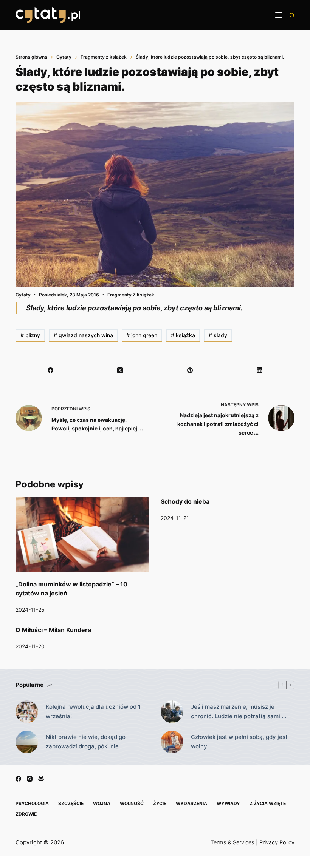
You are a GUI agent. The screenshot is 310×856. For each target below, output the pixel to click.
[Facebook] (50, 370)
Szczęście (71, 803)
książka (183, 335)
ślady (218, 335)
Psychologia (32, 803)
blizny (30, 335)
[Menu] (278, 15)
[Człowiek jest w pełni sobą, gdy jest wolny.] (172, 742)
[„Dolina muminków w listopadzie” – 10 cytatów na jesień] (82, 534)
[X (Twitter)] (120, 370)
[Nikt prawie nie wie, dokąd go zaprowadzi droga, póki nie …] (27, 742)
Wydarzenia (191, 803)
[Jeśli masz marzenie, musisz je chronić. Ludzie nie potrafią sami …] (172, 711)
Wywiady (228, 803)
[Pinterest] (190, 370)
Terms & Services (232, 842)
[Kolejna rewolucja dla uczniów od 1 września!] (27, 711)
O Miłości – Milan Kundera (53, 630)
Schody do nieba (185, 501)
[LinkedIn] (259, 370)
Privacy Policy (276, 842)
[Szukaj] (292, 15)
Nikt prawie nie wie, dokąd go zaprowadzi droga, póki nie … (86, 741)
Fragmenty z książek (130, 295)
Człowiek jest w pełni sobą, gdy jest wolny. (239, 741)
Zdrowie (26, 814)
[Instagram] (30, 779)
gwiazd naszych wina (83, 335)
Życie (159, 803)
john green (141, 335)
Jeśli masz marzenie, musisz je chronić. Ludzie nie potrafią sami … (238, 711)
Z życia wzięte (268, 803)
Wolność (132, 803)
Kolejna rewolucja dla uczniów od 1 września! (93, 711)
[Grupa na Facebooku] (41, 779)
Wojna (101, 803)
